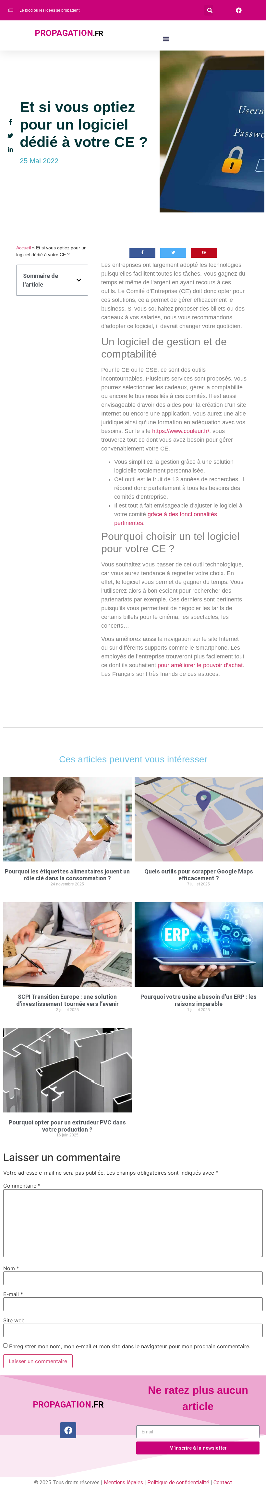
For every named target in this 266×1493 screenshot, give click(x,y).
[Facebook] (68, 1430)
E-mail (13, 1294)
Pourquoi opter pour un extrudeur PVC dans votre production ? (67, 1126)
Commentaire (22, 1185)
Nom (11, 1268)
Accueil (23, 247)
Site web (14, 1320)
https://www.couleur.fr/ (180, 431)
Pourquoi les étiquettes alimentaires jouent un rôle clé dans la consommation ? (67, 875)
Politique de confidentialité (178, 1482)
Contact (222, 1482)
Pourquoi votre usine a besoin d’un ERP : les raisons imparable (198, 1000)
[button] (209, 10)
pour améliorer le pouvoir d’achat (200, 665)
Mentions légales (123, 1482)
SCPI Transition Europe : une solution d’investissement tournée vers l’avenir (67, 1000)
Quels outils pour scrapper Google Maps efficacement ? (198, 875)
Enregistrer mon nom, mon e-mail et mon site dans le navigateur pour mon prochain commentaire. (129, 1346)
